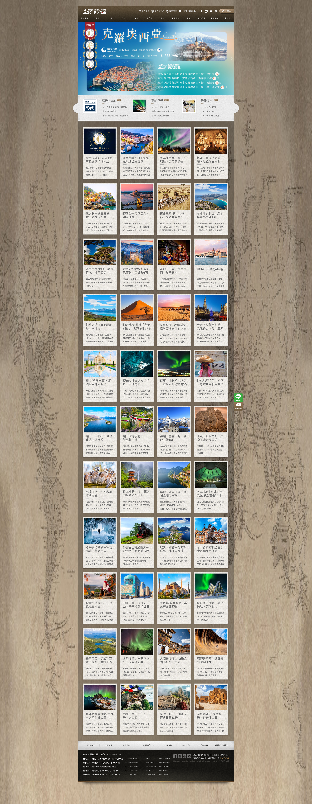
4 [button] (156, 91)
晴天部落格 (159, 11)
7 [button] (167, 91)
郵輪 (188, 18)
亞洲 (123, 18)
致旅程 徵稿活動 (189, 11)
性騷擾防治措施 (221, 745)
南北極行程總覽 (109, 111)
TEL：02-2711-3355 (132, 759)
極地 (162, 18)
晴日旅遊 (186, 745)
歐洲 (97, 18)
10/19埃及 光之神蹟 (210, 115)
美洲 (136, 18)
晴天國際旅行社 (94, 11)
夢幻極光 (157, 100)
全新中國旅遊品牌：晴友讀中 (115, 115)
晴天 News (109, 100)
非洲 (110, 18)
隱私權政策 (224, 757)
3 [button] (152, 91)
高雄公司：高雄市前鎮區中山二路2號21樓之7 (101, 774)
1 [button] (145, 91)
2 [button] (148, 91)
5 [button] (159, 91)
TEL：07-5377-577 (131, 774)
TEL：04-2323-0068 (132, 766)
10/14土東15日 (208, 111)
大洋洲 (149, 18)
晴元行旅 (201, 18)
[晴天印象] (211, 11)
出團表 (228, 11)
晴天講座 (145, 11)
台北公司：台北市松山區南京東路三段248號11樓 (103, 758)
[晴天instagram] (206, 11)
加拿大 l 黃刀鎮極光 (160, 115)
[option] (156, 58)
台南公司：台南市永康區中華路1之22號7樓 (100, 770)
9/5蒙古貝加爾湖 (208, 107)
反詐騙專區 (203, 745)
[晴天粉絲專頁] (200, 11)
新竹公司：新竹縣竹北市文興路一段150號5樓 (101, 762)
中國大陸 (175, 18)
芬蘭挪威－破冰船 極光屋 (163, 111)
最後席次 (207, 100)
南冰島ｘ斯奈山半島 (161, 107)
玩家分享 (109, 745)
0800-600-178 (114, 754)
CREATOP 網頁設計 (221, 761)
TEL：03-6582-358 (131, 763)
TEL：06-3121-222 (131, 770)
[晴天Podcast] (216, 11)
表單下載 (168, 745)
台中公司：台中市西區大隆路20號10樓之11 (100, 766)
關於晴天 (91, 745)
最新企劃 (84, 18)
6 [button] (163, 91)
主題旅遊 (214, 18)
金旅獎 (227, 18)
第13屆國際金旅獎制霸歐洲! (114, 107)
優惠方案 (173, 11)
